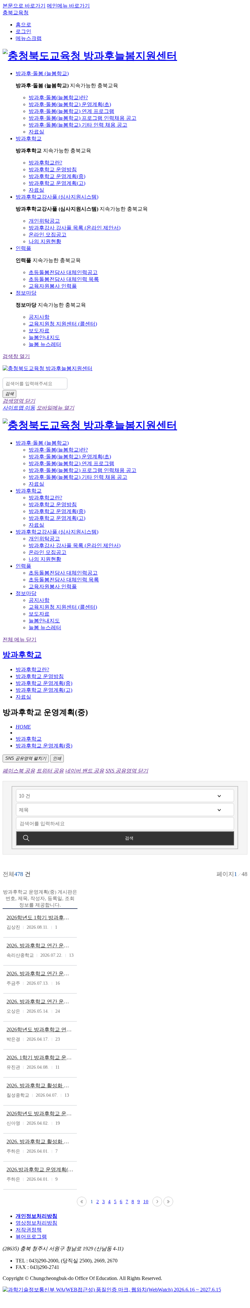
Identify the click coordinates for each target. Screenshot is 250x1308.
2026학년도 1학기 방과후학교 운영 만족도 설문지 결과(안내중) (40, 917)
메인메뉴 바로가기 (68, 5)
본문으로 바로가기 (24, 5)
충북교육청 (16, 12)
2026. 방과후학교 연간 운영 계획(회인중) (40, 973)
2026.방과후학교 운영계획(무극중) (40, 1169)
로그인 (23, 31)
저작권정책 (29, 1229)
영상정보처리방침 (36, 1223)
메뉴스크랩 (29, 38)
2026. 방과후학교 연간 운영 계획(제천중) (40, 1001)
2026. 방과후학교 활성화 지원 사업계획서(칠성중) (40, 1085)
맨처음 (82, 1201)
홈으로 (23, 24)
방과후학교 (22, 654)
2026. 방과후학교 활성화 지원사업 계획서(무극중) (40, 1141)
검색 (129, 838)
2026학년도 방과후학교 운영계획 (40, 1113)
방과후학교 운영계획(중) (44, 745)
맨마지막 (168, 1201)
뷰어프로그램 (31, 1236)
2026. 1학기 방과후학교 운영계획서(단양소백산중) (40, 1057)
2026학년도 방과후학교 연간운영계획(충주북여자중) (40, 1029)
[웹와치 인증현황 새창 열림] (112, 1289)
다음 (157, 1201)
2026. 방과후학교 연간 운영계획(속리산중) (40, 945)
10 (145, 1201)
